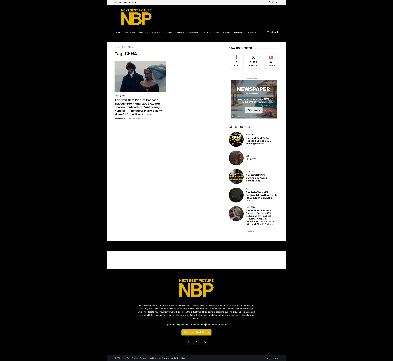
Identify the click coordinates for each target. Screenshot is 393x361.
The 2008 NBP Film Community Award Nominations (256, 178)
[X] (276, 2)
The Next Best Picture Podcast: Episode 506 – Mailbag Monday (259, 141)
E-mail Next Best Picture (196, 332)
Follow (253, 55)
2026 (248, 156)
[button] (271, 32)
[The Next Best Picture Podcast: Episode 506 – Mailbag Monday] (236, 139)
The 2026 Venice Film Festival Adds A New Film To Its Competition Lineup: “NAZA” (261, 196)
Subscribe (271, 55)
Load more (252, 231)
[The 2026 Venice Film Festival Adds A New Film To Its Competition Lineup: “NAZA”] (236, 195)
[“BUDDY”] (236, 158)
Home (117, 47)
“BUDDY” (251, 159)
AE (247, 189)
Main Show (120, 96)
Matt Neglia (120, 119)
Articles (250, 172)
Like (236, 55)
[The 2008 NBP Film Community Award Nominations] (236, 176)
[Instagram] (273, 2)
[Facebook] (269, 2)
